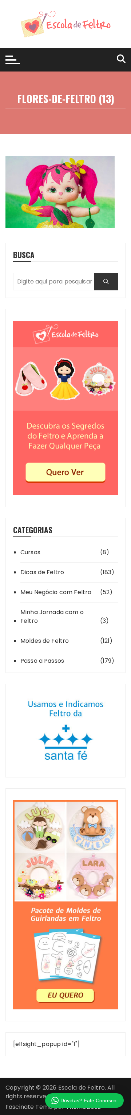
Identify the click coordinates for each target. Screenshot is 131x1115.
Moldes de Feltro (44, 641)
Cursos (30, 552)
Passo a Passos (42, 661)
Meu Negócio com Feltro (55, 592)
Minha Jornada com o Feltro (52, 616)
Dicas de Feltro (42, 572)
